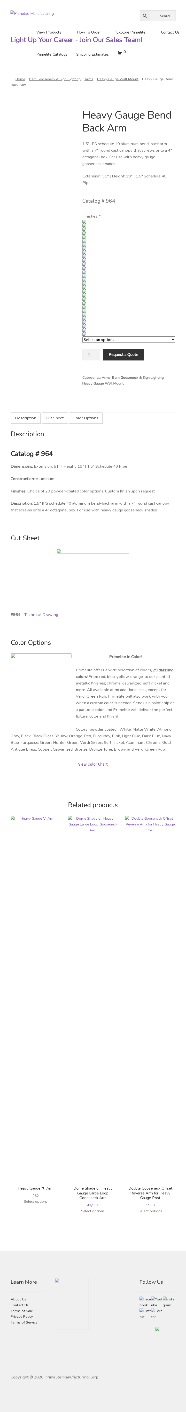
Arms (89, 79)
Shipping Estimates (92, 54)
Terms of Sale (22, 1310)
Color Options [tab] (85, 418)
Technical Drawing (41, 614)
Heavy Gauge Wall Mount (118, 79)
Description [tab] (25, 418)
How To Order (89, 32)
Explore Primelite (131, 32)
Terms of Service (24, 1322)
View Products (48, 32)
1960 (150, 1197)
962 (36, 1192)
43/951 (92, 1197)
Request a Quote (123, 354)
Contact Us (170, 32)
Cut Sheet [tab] (55, 418)
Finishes (91, 216)
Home (20, 79)
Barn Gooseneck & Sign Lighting (55, 79)
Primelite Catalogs (52, 54)
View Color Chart (93, 764)
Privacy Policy (22, 1316)
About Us (18, 1299)
